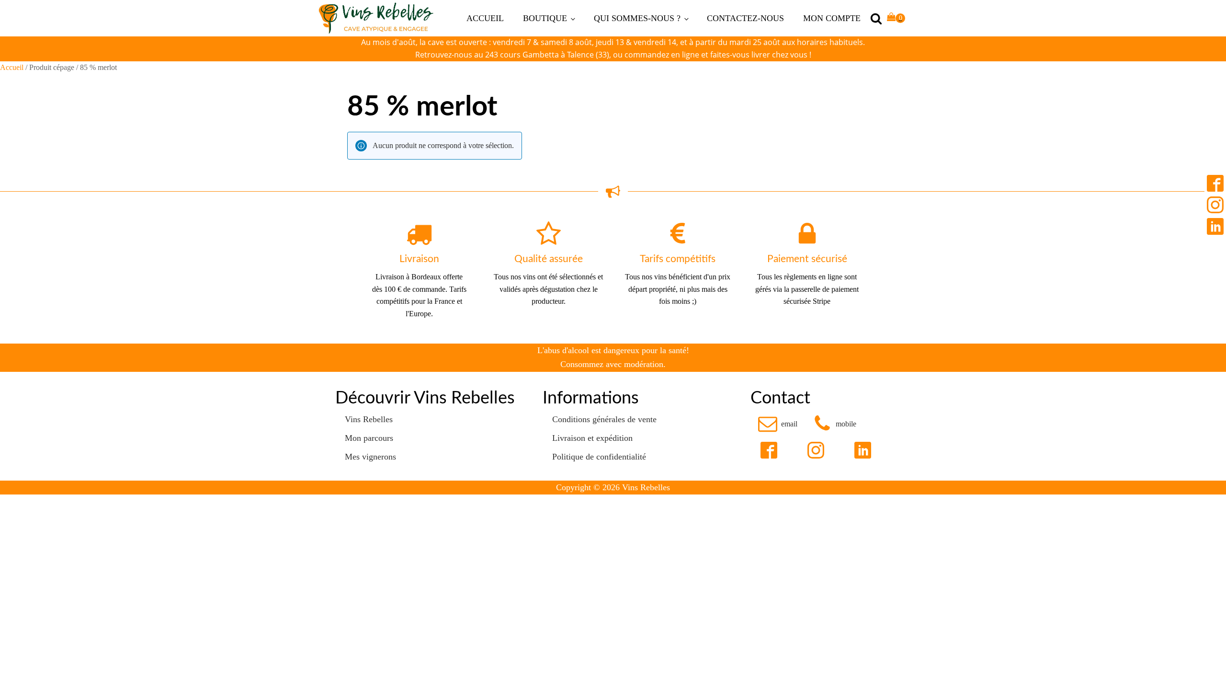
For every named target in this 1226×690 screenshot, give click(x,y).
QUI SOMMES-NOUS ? (637, 18)
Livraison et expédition (592, 438)
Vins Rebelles (369, 419)
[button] (777, 423)
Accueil (11, 67)
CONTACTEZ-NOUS (745, 18)
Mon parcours (369, 438)
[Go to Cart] (896, 18)
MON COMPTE (832, 18)
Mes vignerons (370, 456)
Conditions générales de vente (604, 419)
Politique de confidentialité (599, 456)
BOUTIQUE (545, 18)
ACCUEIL (485, 18)
